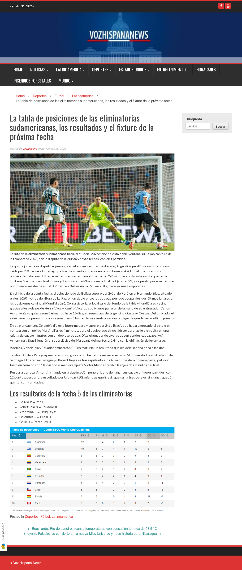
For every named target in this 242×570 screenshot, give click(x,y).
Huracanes (206, 69)
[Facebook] (221, 6)
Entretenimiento (171, 69)
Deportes (100, 69)
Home (18, 69)
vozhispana (30, 148)
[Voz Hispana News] (121, 37)
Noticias (37, 69)
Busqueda (194, 119)
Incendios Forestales (32, 81)
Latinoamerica (69, 69)
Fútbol (59, 95)
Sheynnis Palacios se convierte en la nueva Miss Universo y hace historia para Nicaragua (92, 533)
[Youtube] (228, 6)
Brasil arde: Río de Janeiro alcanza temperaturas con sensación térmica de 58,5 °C (92, 528)
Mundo (64, 81)
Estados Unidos (133, 69)
